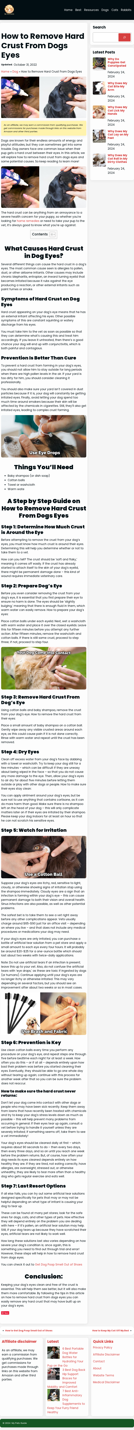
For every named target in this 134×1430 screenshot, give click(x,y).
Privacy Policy (102, 1347)
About (97, 1368)
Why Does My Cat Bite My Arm (117, 86)
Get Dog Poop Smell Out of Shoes (58, 1264)
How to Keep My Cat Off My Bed (110, 1330)
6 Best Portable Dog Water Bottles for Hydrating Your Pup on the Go (65, 1357)
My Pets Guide (19, 1423)
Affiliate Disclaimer (106, 1354)
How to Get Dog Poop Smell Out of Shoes (28, 1330)
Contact (99, 1361)
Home (5, 72)
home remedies (27, 221)
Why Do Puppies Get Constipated (117, 62)
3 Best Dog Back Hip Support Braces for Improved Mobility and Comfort (66, 1378)
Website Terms (103, 1375)
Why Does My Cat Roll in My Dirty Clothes (117, 159)
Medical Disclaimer (106, 1382)
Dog (15, 72)
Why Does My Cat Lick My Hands (117, 110)
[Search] (124, 37)
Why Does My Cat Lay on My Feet (118, 135)
